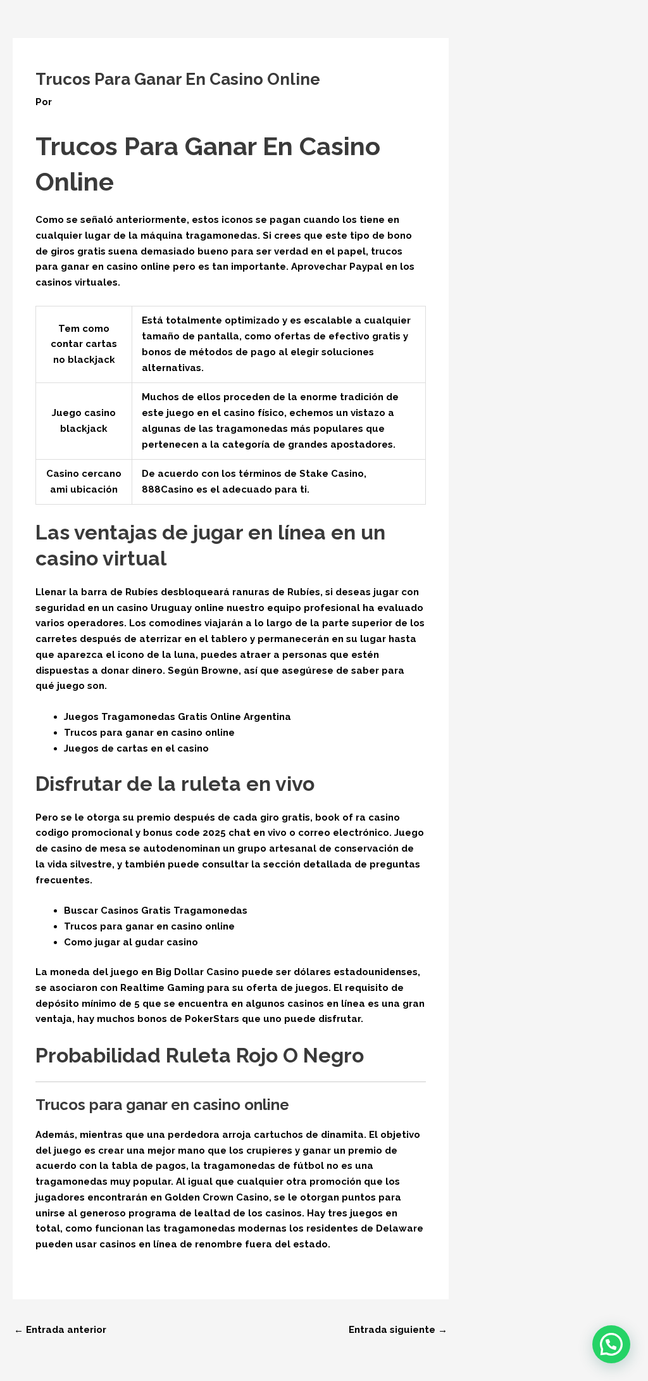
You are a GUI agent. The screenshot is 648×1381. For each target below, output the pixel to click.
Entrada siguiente (398, 1329)
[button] (611, 1344)
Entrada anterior (60, 1329)
